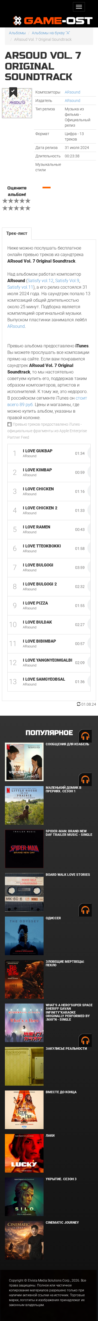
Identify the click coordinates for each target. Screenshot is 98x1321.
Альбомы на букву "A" (51, 33)
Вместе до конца (61, 1092)
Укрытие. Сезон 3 (61, 1179)
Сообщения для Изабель (67, 744)
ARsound (72, 92)
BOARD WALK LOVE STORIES (68, 875)
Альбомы (17, 33)
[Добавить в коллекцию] (13, 92)
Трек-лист (16, 233)
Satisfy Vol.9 (67, 280)
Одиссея (53, 918)
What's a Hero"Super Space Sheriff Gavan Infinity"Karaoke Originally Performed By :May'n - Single (69, 1012)
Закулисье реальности (66, 1049)
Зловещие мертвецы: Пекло (65, 963)
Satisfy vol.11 (20, 287)
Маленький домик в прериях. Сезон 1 (63, 789)
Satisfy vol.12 (40, 280)
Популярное (49, 733)
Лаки (50, 1136)
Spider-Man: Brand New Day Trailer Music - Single (69, 833)
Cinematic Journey (62, 1223)
